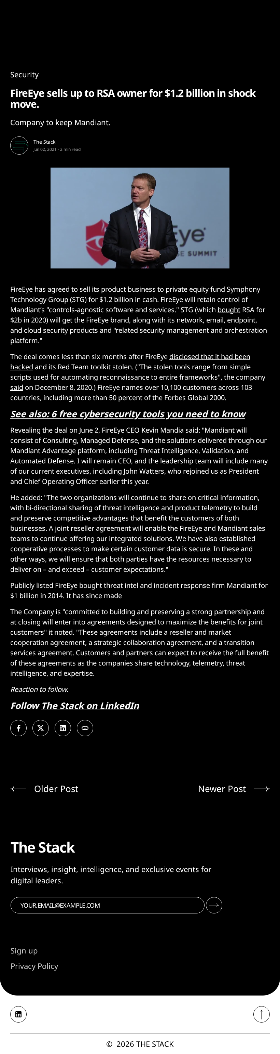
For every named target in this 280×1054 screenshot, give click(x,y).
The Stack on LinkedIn (90, 705)
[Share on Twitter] (40, 728)
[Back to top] (261, 1014)
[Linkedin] (18, 1014)
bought (229, 309)
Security (24, 74)
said (16, 387)
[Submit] (214, 905)
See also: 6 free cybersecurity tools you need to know (127, 414)
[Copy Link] (85, 728)
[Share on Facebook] (18, 728)
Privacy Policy (34, 966)
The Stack (44, 142)
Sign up (24, 950)
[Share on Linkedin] (63, 728)
